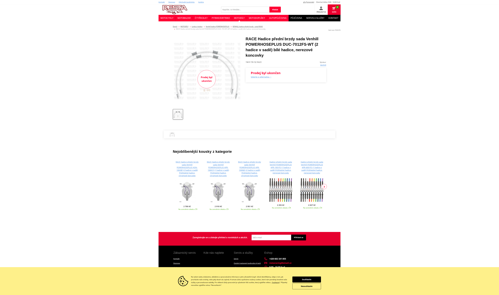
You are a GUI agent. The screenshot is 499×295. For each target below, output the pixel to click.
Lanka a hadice (197, 26)
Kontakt (162, 2)
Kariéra (201, 2)
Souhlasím (276, 282)
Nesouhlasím (307, 286)
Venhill (323, 65)
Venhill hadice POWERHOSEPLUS (217, 26)
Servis (236, 258)
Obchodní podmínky (187, 2)
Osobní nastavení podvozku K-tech (247, 263)
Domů (175, 26)
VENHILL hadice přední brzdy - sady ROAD (248, 26)
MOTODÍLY (184, 26)
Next (324, 186)
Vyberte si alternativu (260, 77)
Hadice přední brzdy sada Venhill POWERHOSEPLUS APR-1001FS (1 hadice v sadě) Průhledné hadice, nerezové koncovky (281, 167)
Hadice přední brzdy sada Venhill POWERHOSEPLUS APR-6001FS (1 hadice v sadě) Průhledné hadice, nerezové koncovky (312, 167)
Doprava (171, 2)
